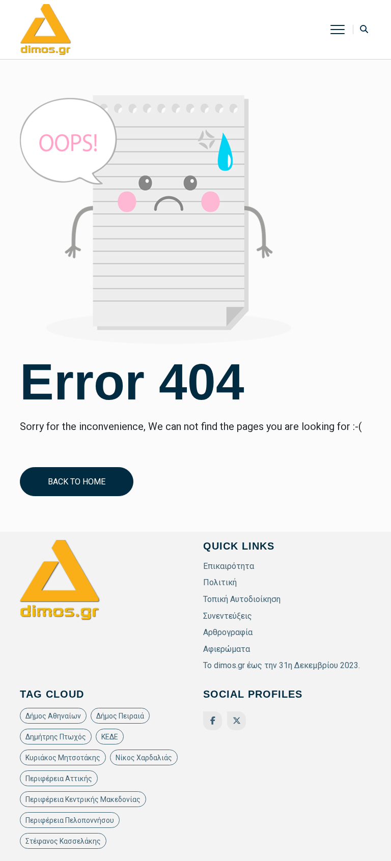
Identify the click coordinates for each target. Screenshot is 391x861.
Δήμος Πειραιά (120, 716)
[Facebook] (212, 720)
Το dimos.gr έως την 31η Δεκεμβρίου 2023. (281, 665)
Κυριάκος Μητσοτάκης (62, 758)
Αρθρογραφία (228, 632)
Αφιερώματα (226, 649)
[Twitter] (236, 720)
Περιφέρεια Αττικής (58, 778)
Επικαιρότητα (228, 566)
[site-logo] (45, 29)
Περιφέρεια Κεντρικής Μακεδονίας (83, 799)
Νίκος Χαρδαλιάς (144, 758)
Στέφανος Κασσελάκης (63, 841)
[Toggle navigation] (341, 29)
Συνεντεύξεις (227, 616)
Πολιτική (220, 582)
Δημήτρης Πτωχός (55, 737)
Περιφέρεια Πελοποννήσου (69, 820)
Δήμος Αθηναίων (53, 716)
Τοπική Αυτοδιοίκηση (242, 599)
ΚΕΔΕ (109, 737)
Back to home (76, 481)
